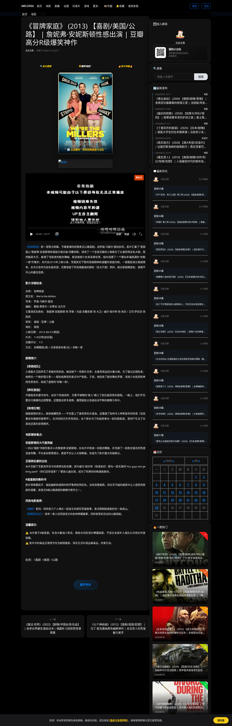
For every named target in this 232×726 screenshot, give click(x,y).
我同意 (221, 720)
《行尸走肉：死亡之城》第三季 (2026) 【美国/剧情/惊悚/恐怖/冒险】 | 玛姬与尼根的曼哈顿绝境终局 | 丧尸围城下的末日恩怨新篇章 (180, 194)
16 (203, 492)
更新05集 (159, 188)
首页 (24, 14)
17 (156, 500)
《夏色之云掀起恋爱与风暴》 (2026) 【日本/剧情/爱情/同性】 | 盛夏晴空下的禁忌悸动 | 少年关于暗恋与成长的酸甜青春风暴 (180, 441)
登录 (206, 6)
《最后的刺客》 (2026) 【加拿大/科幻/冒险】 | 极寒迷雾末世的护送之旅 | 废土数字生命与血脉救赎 (181, 115)
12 (172, 492)
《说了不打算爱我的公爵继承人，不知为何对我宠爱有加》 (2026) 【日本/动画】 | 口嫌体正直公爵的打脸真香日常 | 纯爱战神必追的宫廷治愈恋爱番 (179, 304)
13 (180, 492)
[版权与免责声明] (118, 720)
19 (172, 500)
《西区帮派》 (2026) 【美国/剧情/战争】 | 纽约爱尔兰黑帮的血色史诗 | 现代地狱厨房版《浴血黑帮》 (180, 249)
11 (164, 492)
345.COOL (27, 6)
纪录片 (205, 138)
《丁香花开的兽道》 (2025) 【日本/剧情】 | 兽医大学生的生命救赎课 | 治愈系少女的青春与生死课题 (181, 130)
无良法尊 (29, 50)
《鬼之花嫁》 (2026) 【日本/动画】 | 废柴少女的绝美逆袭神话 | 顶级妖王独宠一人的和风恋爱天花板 (179, 331)
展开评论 (85, 584)
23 (203, 500)
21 (188, 500)
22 (196, 500)
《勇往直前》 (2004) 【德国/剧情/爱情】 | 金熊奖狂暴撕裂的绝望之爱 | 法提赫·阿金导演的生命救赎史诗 (181, 101)
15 (196, 492)
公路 (54, 560)
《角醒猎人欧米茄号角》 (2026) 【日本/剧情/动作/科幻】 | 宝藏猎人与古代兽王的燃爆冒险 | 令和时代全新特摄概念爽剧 (180, 277)
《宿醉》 (30, 508)
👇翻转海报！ (85, 66)
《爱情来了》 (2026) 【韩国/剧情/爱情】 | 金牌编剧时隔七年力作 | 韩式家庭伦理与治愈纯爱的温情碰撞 (180, 386)
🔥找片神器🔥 (125, 66)
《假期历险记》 (33, 514)
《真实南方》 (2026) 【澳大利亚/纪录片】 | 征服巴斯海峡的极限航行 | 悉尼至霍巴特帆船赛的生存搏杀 (181, 145)
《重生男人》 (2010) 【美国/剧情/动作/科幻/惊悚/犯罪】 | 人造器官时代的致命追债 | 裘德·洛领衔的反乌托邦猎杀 (180, 159)
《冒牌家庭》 (33, 246)
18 (164, 500)
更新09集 (159, 380)
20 (180, 500)
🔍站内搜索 (45, 66)
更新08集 (159, 243)
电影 (34, 14)
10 (156, 492)
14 (188, 492)
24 (156, 508)
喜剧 (37, 560)
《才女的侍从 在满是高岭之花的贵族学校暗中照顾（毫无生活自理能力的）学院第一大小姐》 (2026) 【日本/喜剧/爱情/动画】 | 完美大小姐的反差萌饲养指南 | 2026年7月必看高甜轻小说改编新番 (180, 359)
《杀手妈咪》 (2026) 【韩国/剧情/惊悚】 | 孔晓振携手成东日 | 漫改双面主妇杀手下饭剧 (180, 413)
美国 (45, 560)
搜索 (194, 6)
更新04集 (159, 216)
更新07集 (159, 435)
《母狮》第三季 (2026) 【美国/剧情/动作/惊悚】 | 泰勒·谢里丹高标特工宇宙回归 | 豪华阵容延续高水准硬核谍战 (179, 222)
